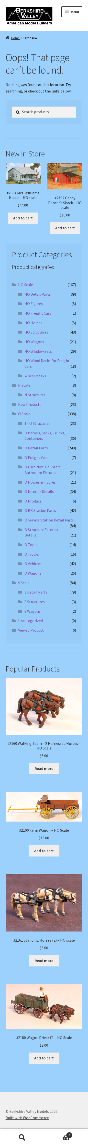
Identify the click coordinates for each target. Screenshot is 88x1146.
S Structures (34, 601)
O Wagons (32, 573)
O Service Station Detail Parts (49, 520)
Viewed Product (31, 630)
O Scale (24, 413)
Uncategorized (30, 620)
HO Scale (25, 284)
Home (15, 38)
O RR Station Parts (40, 510)
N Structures (34, 394)
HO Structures (36, 332)
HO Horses (33, 322)
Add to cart (23, 217)
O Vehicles (33, 563)
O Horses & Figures (40, 482)
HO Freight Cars (37, 313)
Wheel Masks (35, 375)
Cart (57, 1133)
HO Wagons (34, 341)
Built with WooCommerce (27, 1117)
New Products (29, 404)
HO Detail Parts (37, 294)
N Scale (24, 385)
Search (22, 1137)
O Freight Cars (36, 457)
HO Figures (33, 303)
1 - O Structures (37, 423)
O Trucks (31, 554)
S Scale (24, 582)
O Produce (33, 501)
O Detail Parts (36, 447)
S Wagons (32, 611)
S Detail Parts (35, 592)
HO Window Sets (38, 351)
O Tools (30, 544)
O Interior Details (39, 491)
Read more (44, 768)
